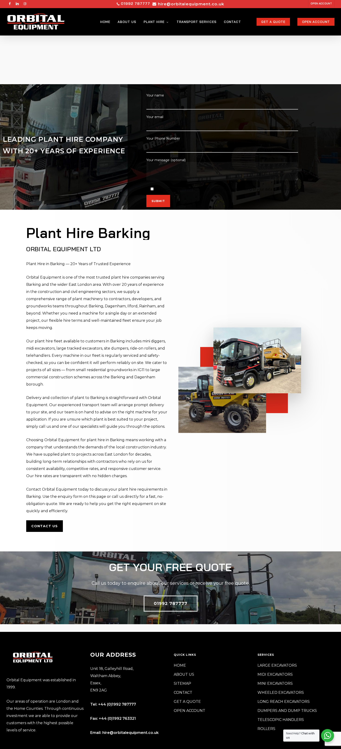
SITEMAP (182, 683)
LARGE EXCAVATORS (277, 665)
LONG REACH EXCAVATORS (283, 701)
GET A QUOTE (187, 701)
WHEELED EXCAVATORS (280, 692)
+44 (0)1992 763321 (117, 718)
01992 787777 (135, 3)
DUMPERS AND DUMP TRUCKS (287, 710)
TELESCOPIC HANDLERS (280, 719)
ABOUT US (184, 674)
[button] (44, 526)
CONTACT (183, 692)
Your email (154, 117)
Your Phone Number (163, 138)
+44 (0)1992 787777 (117, 704)
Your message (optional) (166, 160)
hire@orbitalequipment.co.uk (130, 732)
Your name (155, 95)
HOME (180, 665)
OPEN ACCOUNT (189, 710)
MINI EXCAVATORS (275, 683)
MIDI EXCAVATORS (275, 674)
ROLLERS (266, 728)
